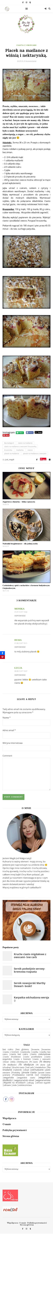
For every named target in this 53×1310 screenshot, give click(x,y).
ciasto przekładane (33, 1056)
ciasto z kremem (22, 1059)
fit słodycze (26, 1064)
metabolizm (40, 1067)
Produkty (16, 1072)
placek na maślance (11, 453)
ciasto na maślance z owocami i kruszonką (20, 446)
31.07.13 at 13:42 (20, 612)
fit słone (41, 1064)
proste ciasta (29, 1072)
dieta (13, 1061)
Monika (19, 608)
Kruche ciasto (18, 1067)
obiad (26, 1069)
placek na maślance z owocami (34, 453)
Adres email (9, 730)
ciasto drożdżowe (12, 1056)
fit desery (45, 1061)
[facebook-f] (23, 2)
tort (37, 1075)
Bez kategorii (9, 443)
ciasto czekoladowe (40, 1054)
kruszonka (8, 450)
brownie (35, 1049)
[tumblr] (30, 2)
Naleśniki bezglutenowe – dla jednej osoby (20, 544)
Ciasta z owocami (26, 45)
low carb (30, 1067)
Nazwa (7, 717)
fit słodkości (10, 1064)
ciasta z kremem (11, 1052)
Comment (7, 755)
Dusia (18, 640)
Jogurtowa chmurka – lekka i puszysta (19, 502)
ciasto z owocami (41, 1059)
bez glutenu (22, 1049)
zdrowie (7, 1085)
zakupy (31, 1082)
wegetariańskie (43, 1080)
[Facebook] (2, 653)
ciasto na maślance (25, 443)
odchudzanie (37, 1069)
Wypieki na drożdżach (15, 1082)
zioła (14, 1085)
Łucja (18, 668)
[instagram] (27, 2)
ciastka (35, 1052)
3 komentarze (30, 61)
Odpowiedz (19, 615)
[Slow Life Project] (7, 9)
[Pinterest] (2, 657)
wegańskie (9, 1077)
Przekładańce (19, 1075)
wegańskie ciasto (26, 1077)
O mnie (7, 1124)
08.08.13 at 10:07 (20, 671)
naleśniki (18, 1069)
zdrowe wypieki (43, 1082)
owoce (30, 450)
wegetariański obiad (24, 1080)
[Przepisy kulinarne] (26, 1150)
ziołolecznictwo (25, 1085)
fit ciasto (34, 1061)
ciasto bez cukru (19, 1054)
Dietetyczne (22, 1061)
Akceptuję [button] (9, 1303)
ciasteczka (25, 1051)
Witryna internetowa (13, 743)
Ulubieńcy (46, 1075)
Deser (6, 1061)
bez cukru (8, 1049)
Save (44, 459)
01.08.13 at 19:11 (20, 643)
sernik (30, 1074)
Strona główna (11, 1136)
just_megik (9, 459)
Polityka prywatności (15, 1130)
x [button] (51, 1293)
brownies (46, 1049)
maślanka (20, 450)
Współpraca (9, 1118)
